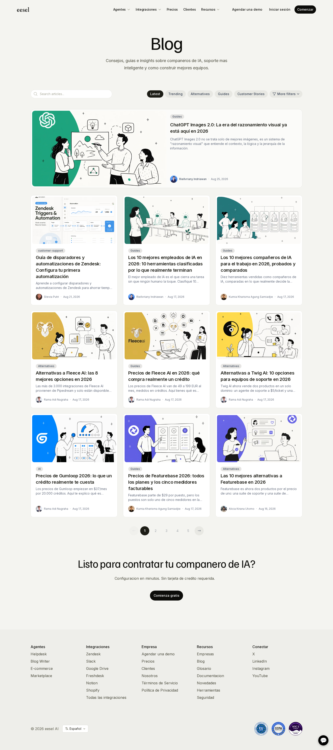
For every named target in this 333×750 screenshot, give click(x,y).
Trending (175, 94)
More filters (286, 94)
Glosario (204, 668)
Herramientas (208, 690)
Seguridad (205, 697)
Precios (172, 9)
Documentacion (210, 675)
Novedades (206, 683)
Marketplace (41, 675)
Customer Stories (251, 94)
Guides (223, 94)
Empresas (205, 654)
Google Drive (97, 668)
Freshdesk (95, 675)
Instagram (261, 668)
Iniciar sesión (279, 9)
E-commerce (42, 668)
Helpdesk (39, 654)
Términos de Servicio (160, 683)
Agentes (119, 9)
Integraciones (146, 9)
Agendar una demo (247, 9)
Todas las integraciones (106, 697)
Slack (91, 661)
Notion (92, 683)
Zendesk (93, 654)
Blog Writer (40, 661)
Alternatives (200, 94)
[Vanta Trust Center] (295, 729)
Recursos (208, 9)
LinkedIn (259, 661)
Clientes (189, 9)
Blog (201, 661)
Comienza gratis (166, 595)
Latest (155, 94)
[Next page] (199, 530)
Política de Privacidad (160, 690)
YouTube (260, 675)
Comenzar (305, 9)
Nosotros (150, 675)
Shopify (92, 690)
